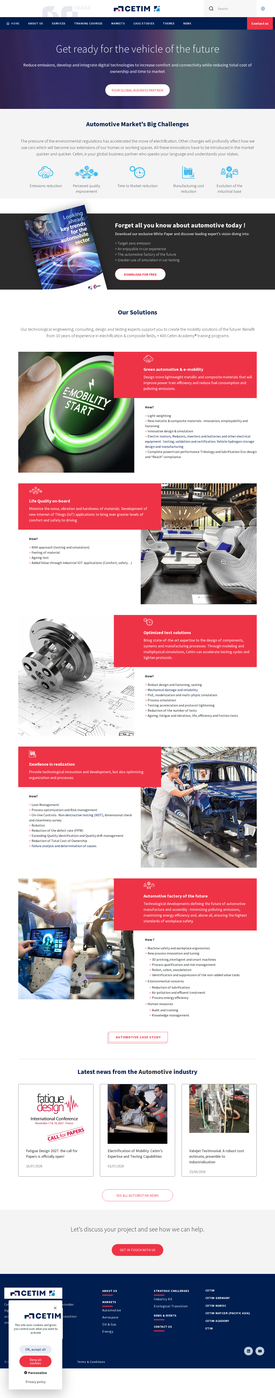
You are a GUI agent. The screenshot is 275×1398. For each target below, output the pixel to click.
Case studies (143, 23)
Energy (107, 1331)
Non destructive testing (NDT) (80, 815)
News (187, 23)
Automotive (156, 1071)
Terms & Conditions (91, 1362)
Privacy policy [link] (36, 1382)
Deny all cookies (35, 1361)
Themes (169, 23)
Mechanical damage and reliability (173, 690)
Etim (209, 1328)
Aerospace (110, 1317)
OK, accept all (35, 1349)
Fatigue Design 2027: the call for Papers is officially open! (52, 1153)
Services (59, 23)
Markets (118, 23)
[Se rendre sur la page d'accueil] (137, 9)
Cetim (210, 1290)
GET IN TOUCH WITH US (137, 1250)
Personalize (37, 1373)
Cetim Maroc (215, 1306)
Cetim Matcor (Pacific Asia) (227, 1313)
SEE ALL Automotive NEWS (137, 1195)
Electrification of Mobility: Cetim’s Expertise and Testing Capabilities (135, 1153)
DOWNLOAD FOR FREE (140, 274)
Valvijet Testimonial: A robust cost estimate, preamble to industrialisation (216, 1156)
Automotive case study (138, 1037)
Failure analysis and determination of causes (64, 846)
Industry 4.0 (163, 1299)
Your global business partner (137, 90)
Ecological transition (171, 1306)
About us (35, 23)
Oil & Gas (109, 1324)
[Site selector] (263, 8)
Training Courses (88, 23)
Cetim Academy (217, 1321)
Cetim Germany (217, 1298)
